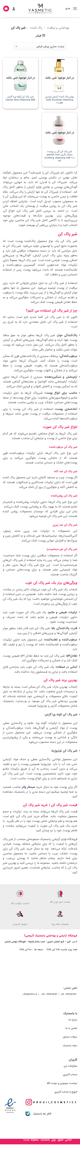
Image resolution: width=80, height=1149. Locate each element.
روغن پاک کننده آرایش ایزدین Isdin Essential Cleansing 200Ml (59, 100)
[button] (75, 8)
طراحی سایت (16, 1140)
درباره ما (72, 1020)
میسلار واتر (28, 787)
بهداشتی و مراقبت (58, 27)
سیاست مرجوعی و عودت (64, 1083)
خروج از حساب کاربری (65, 1092)
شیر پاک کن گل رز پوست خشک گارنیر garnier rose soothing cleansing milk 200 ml (59, 156)
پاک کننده (36, 27)
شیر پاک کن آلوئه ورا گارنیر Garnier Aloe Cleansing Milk (20, 98)
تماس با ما (71, 1028)
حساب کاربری (70, 1075)
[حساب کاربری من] (14, 8)
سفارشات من (70, 1066)
